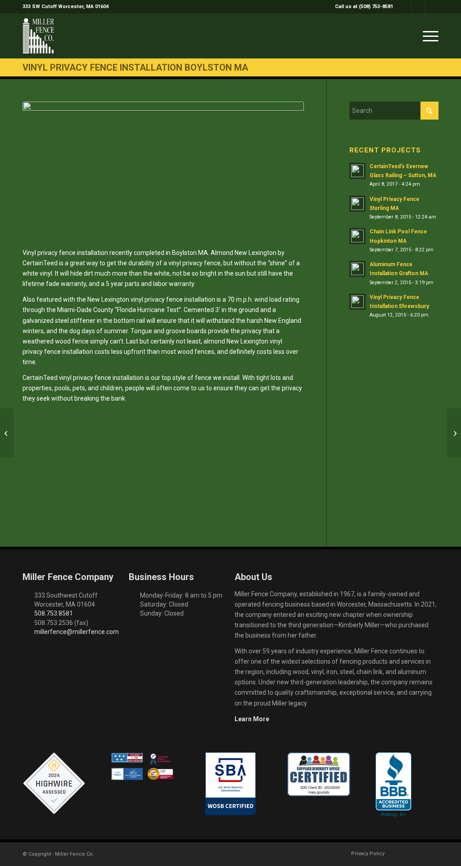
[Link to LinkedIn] (431, 6)
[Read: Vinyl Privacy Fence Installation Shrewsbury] (357, 302)
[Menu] (427, 35)
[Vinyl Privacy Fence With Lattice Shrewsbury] (7, 433)
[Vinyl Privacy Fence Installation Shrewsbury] (454, 433)
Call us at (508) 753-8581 (364, 6)
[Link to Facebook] (404, 6)
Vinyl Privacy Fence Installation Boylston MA (135, 67)
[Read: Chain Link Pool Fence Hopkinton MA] (357, 236)
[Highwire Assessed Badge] (54, 783)
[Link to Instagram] (418, 6)
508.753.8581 (53, 613)
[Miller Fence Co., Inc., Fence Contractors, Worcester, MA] (393, 784)
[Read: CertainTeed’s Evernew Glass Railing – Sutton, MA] (357, 171)
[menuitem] (361, 6)
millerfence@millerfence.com (76, 631)
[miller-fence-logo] (38, 35)
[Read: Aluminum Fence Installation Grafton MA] (357, 269)
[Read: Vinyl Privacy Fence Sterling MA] (357, 204)
